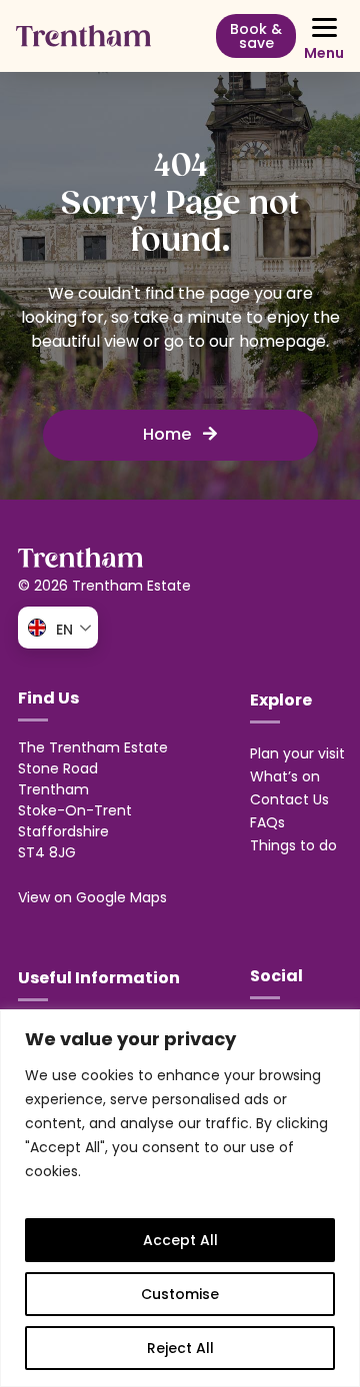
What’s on (285, 776)
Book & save (256, 36)
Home (169, 434)
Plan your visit (297, 753)
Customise (180, 1294)
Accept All (180, 1240)
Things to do (293, 845)
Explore (281, 700)
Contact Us (289, 799)
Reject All (180, 1348)
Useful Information (99, 977)
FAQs (267, 822)
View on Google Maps (92, 897)
